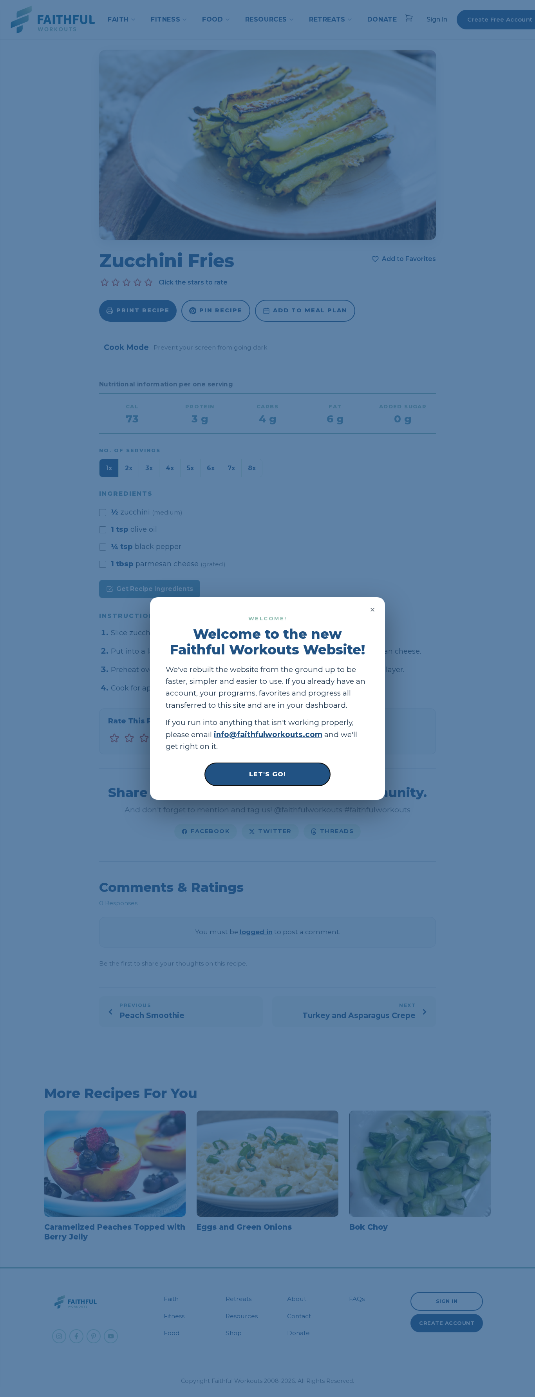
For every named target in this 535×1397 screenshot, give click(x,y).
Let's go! (267, 774)
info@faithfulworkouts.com (268, 734)
